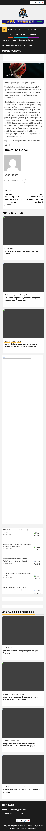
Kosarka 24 (11, 174)
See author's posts (15, 181)
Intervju (28, 46)
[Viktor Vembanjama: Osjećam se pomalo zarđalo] (38, 579)
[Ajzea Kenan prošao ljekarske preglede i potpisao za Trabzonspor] (23, 277)
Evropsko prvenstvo (11, 51)
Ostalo (6, 248)
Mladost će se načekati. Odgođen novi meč (35, 198)
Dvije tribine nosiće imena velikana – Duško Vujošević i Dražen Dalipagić (21, 345)
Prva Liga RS (19, 35)
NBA (14, 40)
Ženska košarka (26, 40)
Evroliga (32, 35)
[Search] (42, 30)
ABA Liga (32, 30)
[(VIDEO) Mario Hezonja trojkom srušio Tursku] (23, 230)
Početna (12, 30)
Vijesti (22, 30)
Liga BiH (11, 190)
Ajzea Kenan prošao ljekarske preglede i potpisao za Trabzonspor (22, 299)
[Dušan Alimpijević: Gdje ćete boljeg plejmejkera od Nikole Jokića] (38, 593)
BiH (9, 35)
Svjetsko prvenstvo (11, 46)
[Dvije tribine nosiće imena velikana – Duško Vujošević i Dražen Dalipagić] (23, 323)
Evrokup (5, 40)
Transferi (19, 295)
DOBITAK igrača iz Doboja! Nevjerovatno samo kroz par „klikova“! (13, 199)
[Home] (4, 29)
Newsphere (20, 828)
